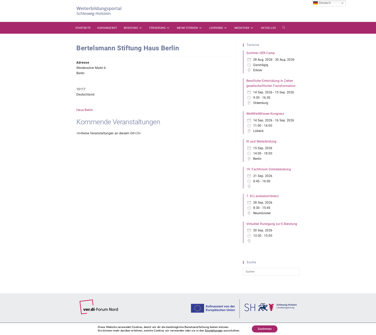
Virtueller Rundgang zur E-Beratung (271, 224)
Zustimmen (265, 329)
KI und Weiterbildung (261, 141)
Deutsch (324, 3)
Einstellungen (214, 330)
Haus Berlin (84, 110)
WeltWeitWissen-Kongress (265, 114)
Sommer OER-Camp (260, 53)
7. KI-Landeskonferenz (262, 196)
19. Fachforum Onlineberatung (268, 169)
